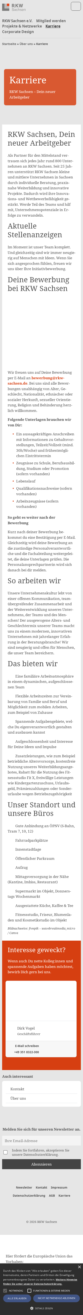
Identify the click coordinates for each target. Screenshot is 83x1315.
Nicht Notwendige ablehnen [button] (56, 1298)
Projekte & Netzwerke (22, 26)
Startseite (9, 44)
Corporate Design (18, 31)
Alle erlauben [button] (17, 1298)
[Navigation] (76, 6)
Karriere (53, 26)
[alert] (41, 1289)
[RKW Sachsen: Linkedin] (42, 1206)
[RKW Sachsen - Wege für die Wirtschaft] (14, 7)
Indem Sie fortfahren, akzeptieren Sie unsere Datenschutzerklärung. (40, 1152)
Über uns (26, 44)
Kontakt (41, 1187)
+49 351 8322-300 (26, 1052)
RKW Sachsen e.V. (17, 20)
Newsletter (24, 1187)
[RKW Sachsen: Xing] (48, 1206)
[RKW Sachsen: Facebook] (34, 1206)
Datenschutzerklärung (29, 1195)
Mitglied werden (51, 20)
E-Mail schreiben (26, 1046)
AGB (52, 1195)
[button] (5, 1290)
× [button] (79, 1267)
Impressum (59, 1187)
